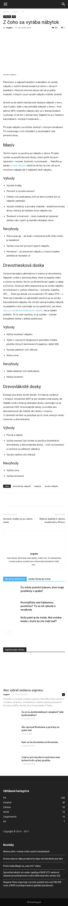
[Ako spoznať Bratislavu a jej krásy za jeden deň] (11, 731)
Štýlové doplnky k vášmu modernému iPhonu (52, 520)
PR (23, 11)
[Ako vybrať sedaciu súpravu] (34, 671)
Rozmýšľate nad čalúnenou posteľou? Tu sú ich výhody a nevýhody (38, 606)
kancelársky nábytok (22, 486)
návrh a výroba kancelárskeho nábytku (23, 310)
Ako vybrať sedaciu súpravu (23, 690)
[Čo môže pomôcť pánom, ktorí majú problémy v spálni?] (11, 591)
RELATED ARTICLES (15, 579)
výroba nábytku (18, 165)
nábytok (37, 486)
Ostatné (15, 11)
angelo (9, 27)
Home (6, 11)
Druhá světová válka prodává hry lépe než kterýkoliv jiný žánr (33, 858)
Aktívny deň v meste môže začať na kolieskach (26, 851)
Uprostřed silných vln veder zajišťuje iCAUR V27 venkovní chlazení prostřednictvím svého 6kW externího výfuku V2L (32, 874)
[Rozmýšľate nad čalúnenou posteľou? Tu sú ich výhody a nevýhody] (11, 606)
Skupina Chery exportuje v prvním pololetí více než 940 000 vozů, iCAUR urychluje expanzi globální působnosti (32, 884)
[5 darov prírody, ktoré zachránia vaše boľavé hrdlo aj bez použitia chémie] (11, 761)
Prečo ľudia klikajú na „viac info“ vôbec (22, 866)
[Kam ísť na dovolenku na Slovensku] (11, 746)
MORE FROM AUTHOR (40, 579)
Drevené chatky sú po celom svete (18, 520)
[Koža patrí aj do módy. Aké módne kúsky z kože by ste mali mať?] (11, 621)
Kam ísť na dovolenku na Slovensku (40, 742)
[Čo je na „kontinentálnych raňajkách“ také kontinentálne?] (11, 715)
